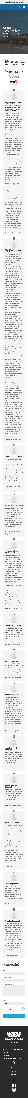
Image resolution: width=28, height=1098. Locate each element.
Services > (14, 1068)
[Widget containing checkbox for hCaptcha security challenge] (14, 1009)
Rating (5, 1000)
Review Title (7, 977)
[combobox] (14, 1003)
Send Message (14, 1016)
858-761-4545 (7, 1058)
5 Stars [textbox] (5, 1003)
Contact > (14, 1074)
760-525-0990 (16, 1058)
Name (5, 970)
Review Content (8, 984)
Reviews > (14, 1071)
